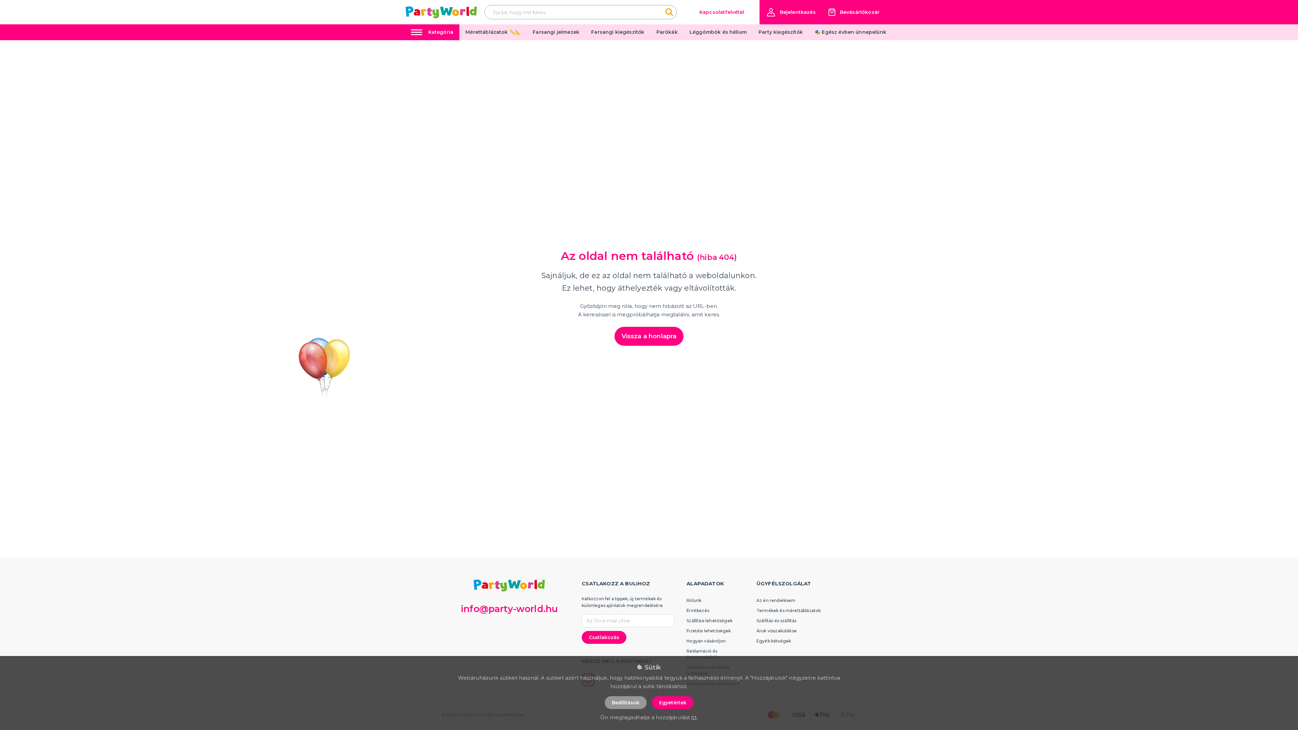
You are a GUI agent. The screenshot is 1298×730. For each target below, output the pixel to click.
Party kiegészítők (781, 32)
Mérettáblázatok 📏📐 (493, 32)
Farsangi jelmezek (556, 32)
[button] (791, 12)
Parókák (667, 32)
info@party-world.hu (509, 608)
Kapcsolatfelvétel (721, 12)
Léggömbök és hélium (718, 32)
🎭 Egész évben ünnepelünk (850, 32)
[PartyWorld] (441, 12)
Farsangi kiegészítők (617, 32)
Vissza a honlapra (649, 336)
